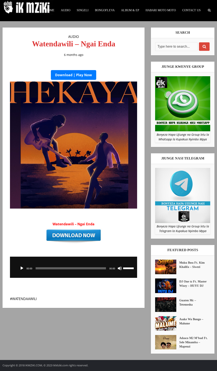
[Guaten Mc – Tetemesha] (167, 304)
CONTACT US (191, 10)
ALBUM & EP (130, 10)
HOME (50, 10)
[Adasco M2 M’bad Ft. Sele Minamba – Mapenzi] (167, 342)
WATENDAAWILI (24, 298)
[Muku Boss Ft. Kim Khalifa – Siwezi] (167, 267)
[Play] (22, 268)
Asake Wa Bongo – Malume (191, 321)
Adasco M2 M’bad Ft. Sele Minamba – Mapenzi (193, 342)
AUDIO (65, 10)
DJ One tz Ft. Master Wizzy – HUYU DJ (193, 283)
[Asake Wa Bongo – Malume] (167, 323)
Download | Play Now (73, 75)
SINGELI (83, 10)
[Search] (204, 46)
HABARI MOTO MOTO (161, 10)
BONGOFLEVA (105, 10)
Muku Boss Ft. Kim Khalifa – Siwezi (192, 265)
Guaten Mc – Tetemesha (187, 302)
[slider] (129, 268)
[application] (73, 267)
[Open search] (209, 10)
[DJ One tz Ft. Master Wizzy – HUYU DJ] (167, 285)
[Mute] (120, 268)
